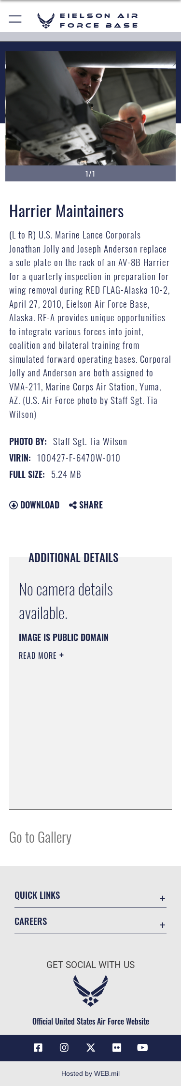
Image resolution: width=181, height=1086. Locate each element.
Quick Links (37, 895)
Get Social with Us (90, 964)
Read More (39, 655)
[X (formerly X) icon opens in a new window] (91, 1048)
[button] (15, 20)
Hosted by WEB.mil (90, 1073)
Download (38, 504)
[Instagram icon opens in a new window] (64, 1048)
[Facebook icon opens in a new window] (38, 1048)
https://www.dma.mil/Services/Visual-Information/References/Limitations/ (77, 777)
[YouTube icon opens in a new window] (143, 1048)
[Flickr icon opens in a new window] (117, 1048)
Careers (30, 921)
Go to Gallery (40, 836)
